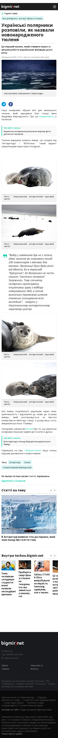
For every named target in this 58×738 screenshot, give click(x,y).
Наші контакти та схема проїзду (17, 697)
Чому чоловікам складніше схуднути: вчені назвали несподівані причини (8, 584)
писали (29, 428)
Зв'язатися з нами (10, 700)
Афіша (4, 665)
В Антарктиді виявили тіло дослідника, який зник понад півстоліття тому (28, 538)
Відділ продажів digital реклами (36, 709)
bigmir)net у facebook (13, 480)
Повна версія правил (11, 733)
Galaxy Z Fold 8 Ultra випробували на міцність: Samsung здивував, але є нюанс (42, 583)
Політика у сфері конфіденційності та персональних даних (22, 704)
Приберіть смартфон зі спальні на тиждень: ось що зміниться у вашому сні (25, 584)
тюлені (27, 462)
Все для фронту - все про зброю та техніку (22, 18)
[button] (51, 490)
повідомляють (46, 116)
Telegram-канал (32, 450)
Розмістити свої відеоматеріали (39, 700)
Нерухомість (36, 665)
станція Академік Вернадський (17, 467)
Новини (5, 668)
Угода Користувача (13, 702)
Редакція (41, 697)
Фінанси (34, 668)
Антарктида (15, 462)
